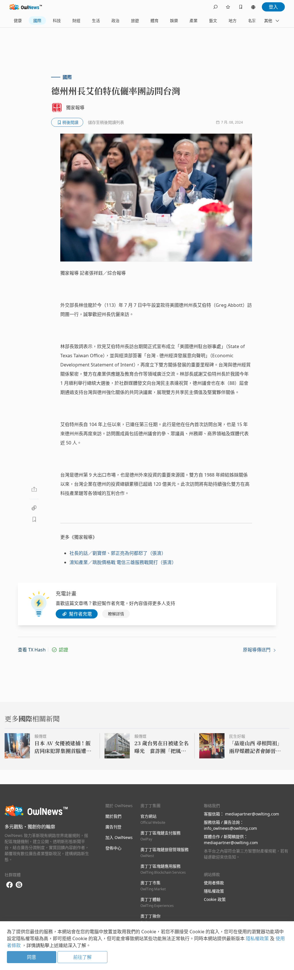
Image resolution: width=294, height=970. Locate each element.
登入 (273, 7)
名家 (252, 20)
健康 (18, 20)
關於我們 (113, 816)
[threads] (19, 884)
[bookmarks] (241, 7)
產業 (193, 20)
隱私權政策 (214, 891)
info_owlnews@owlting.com (230, 828)
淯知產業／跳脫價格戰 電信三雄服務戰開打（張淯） (122, 562)
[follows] (228, 7)
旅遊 (135, 20)
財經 (76, 20)
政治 (115, 20)
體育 (154, 20)
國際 (37, 20)
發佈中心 (113, 848)
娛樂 (174, 20)
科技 (57, 20)
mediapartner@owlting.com (252, 814)
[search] (215, 7)
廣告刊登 (113, 827)
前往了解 (82, 957)
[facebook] (9, 885)
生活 (96, 20)
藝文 (213, 20)
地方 (233, 20)
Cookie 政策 (215, 899)
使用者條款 (214, 882)
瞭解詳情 (116, 613)
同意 (31, 957)
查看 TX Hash (32, 650)
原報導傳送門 (257, 649)
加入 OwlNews (119, 837)
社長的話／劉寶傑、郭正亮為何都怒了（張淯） (117, 553)
